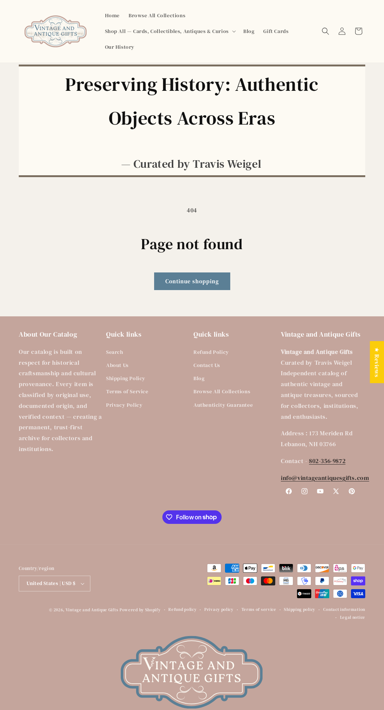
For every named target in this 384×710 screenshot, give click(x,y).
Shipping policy (299, 609)
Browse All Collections (222, 391)
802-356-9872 (327, 461)
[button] (169, 31)
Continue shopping (192, 281)
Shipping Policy (126, 378)
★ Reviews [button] (377, 362)
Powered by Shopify (140, 610)
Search (114, 352)
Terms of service (259, 609)
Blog (199, 378)
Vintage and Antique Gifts (92, 610)
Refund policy (182, 609)
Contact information (344, 609)
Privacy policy (219, 609)
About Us (117, 365)
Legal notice (352, 617)
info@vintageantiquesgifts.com (325, 478)
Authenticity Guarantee (223, 405)
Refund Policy (211, 352)
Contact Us (207, 365)
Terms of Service (127, 391)
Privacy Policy (124, 405)
